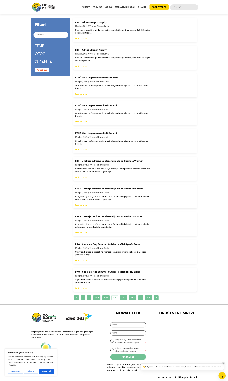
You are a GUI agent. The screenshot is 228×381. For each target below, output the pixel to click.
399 (97, 297)
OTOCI (108, 7)
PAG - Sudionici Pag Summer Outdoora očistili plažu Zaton (107, 244)
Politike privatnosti (186, 377)
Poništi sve (41, 70)
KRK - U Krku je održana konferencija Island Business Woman (109, 160)
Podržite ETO (159, 7)
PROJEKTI (98, 7)
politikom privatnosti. (127, 370)
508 (148, 297)
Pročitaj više (81, 38)
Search (196, 7)
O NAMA (142, 7)
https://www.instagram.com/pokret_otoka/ (174, 322)
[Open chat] (222, 375)
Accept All (46, 371)
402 (124, 297)
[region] (31, 362)
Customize (15, 371)
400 (106, 297)
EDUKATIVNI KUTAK (125, 7)
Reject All (31, 371)
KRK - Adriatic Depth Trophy (91, 22)
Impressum (164, 377)
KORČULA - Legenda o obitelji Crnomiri (96, 77)
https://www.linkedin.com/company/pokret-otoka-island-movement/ (181, 322)
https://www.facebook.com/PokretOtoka (167, 322)
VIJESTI (86, 7)
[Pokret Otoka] (43, 7)
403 (133, 297)
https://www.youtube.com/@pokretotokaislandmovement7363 (187, 322)
